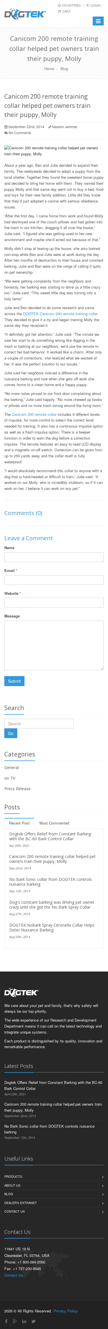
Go (11, 733)
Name (9, 547)
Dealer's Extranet (20, 1202)
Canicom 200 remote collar (34, 414)
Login (95, 5)
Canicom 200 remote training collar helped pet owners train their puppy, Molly (52, 859)
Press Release (17, 788)
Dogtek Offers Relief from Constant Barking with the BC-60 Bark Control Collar (50, 836)
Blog (64, 68)
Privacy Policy (66, 1311)
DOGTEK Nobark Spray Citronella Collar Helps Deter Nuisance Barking (51, 927)
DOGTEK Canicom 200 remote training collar (60, 313)
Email (10, 570)
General (11, 767)
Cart (66, 11)
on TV (9, 778)
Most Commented (54, 823)
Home (49, 68)
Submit (14, 681)
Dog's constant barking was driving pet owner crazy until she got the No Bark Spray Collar (51, 904)
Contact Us (14, 1211)
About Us (12, 1185)
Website (12, 593)
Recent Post (19, 823)
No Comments (20, 132)
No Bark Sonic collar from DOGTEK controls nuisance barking (50, 882)
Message (12, 616)
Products (13, 1176)
